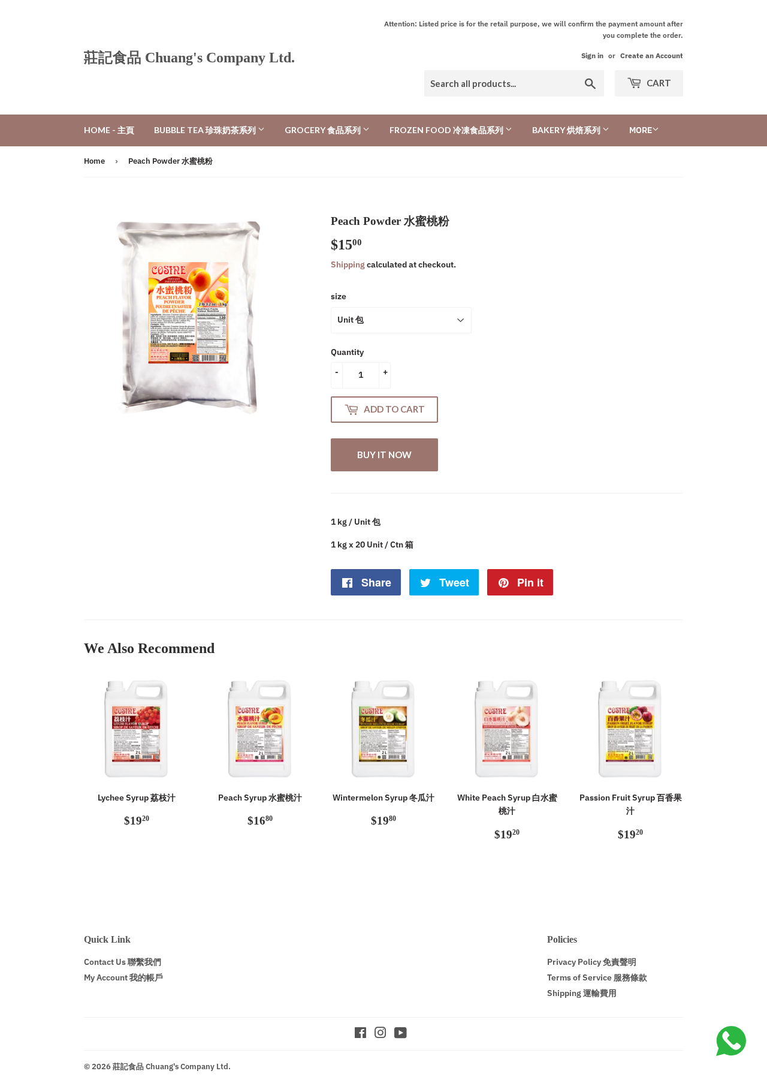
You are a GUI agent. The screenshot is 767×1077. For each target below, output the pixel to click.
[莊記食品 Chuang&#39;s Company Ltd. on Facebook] (360, 1034)
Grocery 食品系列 (324, 130)
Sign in (592, 55)
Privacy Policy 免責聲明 (591, 961)
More (640, 130)
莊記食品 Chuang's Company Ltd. (189, 57)
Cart (658, 82)
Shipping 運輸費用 (582, 993)
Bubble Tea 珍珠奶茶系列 (206, 130)
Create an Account (651, 55)
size (338, 296)
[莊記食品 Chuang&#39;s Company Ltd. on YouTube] (400, 1034)
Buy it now (384, 454)
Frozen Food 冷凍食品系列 (447, 130)
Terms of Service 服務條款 (597, 977)
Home (94, 161)
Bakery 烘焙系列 (567, 130)
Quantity (347, 352)
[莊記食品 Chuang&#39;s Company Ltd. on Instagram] (380, 1034)
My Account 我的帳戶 (123, 977)
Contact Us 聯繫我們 (122, 961)
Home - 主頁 (109, 130)
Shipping (348, 264)
